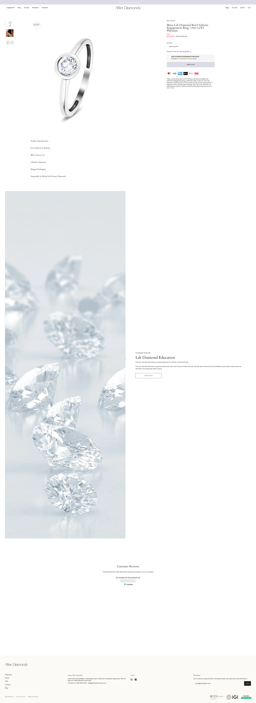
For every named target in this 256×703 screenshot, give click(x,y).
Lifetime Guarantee (38, 162)
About (7, 678)
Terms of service (33, 696)
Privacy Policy (21, 696)
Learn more (148, 375)
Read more (171, 88)
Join (247, 683)
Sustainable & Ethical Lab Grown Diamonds (48, 176)
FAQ (6, 681)
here (184, 58)
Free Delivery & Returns (40, 148)
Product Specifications (39, 141)
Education (8, 675)
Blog (6, 688)
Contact (8, 685)
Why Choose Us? (38, 155)
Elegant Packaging (38, 169)
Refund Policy (9, 696)
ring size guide (184, 51)
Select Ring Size (173, 46)
